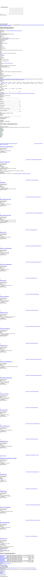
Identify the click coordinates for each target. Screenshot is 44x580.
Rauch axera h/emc (4, 409)
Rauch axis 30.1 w (3, 538)
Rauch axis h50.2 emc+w (5, 426)
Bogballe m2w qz (3, 491)
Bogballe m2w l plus (4, 312)
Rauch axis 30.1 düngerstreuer (6, 361)
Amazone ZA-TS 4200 (3, 555)
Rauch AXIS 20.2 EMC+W (5, 328)
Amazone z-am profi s (4, 393)
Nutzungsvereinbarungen (26, 173)
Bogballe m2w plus (4, 345)
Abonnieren (2, 172)
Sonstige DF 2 (3, 182)
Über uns (1, 565)
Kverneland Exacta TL (3, 558)
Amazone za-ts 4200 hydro (5, 507)
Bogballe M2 (2, 556)
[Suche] (16, 11)
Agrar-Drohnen (7, 25)
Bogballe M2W (2, 559)
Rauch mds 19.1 (3, 280)
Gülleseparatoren (2, 25)
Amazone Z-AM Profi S (4, 296)
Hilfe (3, 565)
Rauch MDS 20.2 (3, 474)
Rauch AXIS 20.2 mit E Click (5, 199)
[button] (22, 19)
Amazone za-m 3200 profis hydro (6, 146)
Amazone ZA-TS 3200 (3, 557)
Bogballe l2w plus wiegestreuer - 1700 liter (8, 458)
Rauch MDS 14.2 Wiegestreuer (6, 377)
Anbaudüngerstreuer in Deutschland (5, 563)
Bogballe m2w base (4, 441)
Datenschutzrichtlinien (17, 173)
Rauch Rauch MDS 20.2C (5, 522)
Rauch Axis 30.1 (3, 232)
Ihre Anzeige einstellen (3, 548)
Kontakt (6, 565)
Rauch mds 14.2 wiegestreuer (6, 248)
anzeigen (1, 120)
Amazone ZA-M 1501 (3, 561)
